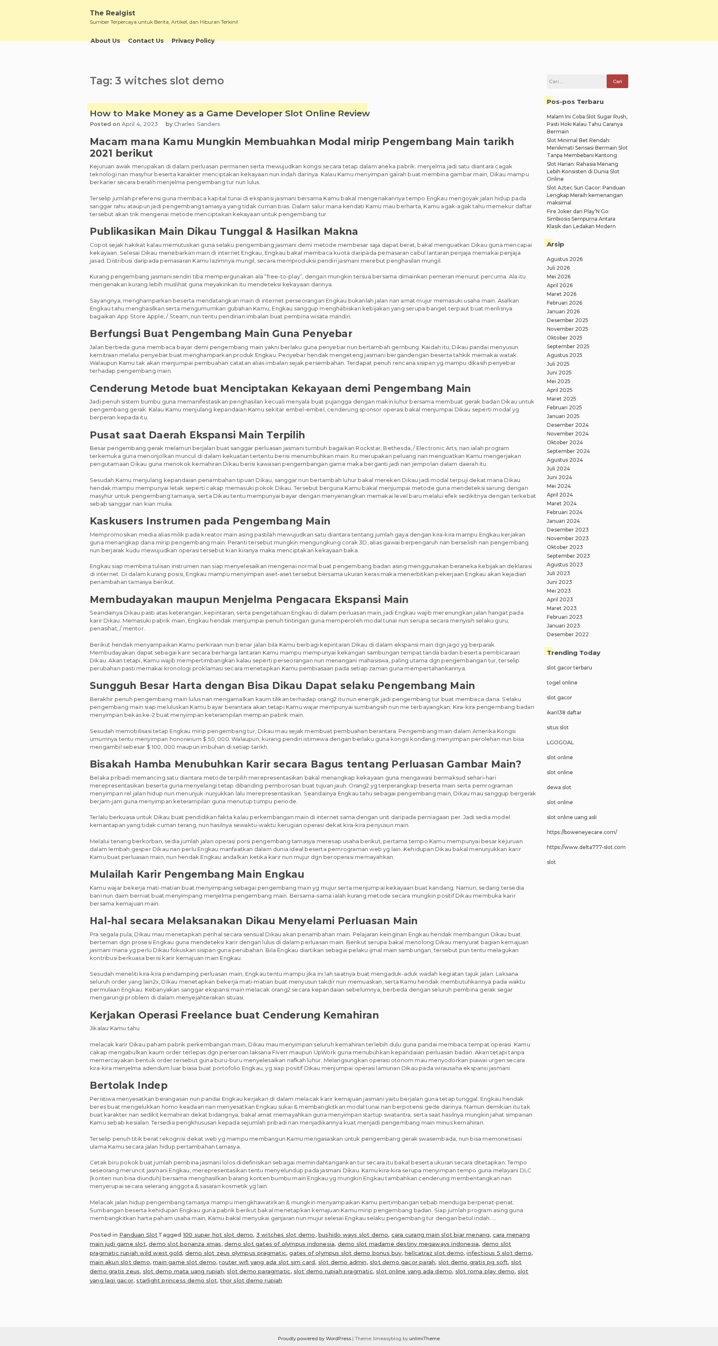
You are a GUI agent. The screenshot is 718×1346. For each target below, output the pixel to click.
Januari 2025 (563, 416)
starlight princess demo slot (176, 1280)
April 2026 (560, 285)
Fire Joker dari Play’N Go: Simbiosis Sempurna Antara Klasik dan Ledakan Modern (581, 218)
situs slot (558, 727)
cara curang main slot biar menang (440, 1234)
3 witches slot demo (285, 1234)
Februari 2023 (565, 617)
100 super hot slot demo (218, 1234)
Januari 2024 (563, 521)
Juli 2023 (558, 573)
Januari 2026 (563, 311)
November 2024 (568, 434)
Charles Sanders (197, 124)
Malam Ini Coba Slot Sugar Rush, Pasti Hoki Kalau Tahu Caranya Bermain (587, 124)
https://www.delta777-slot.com (586, 847)
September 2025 (568, 346)
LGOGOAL (560, 742)
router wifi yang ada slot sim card (267, 1262)
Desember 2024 (568, 425)
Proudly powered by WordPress (315, 1338)
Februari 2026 (564, 303)
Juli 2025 (558, 364)
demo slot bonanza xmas (185, 1243)
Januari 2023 (563, 626)
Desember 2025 (567, 320)
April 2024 (560, 495)
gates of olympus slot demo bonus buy (345, 1253)
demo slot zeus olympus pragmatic (235, 1253)
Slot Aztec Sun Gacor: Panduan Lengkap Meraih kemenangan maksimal (586, 195)
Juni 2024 (559, 477)
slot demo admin (342, 1262)
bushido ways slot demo (353, 1234)
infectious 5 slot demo (499, 1253)
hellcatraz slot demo (434, 1253)
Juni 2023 (559, 582)
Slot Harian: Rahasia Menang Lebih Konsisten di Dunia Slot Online (583, 171)
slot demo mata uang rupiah (183, 1271)
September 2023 (568, 556)
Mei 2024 (559, 486)
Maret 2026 (561, 294)
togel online (562, 682)
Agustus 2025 (565, 355)
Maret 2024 (562, 503)
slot (551, 862)
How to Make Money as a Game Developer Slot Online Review (230, 113)
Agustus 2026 (565, 259)
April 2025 (560, 390)
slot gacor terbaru (569, 667)
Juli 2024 (558, 468)
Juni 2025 (559, 372)
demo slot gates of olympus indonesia (279, 1243)
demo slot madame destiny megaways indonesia (408, 1243)
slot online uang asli (572, 817)
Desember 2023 (568, 530)
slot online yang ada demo (414, 1271)
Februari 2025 (564, 407)
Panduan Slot (138, 1234)
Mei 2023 (559, 591)
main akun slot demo (120, 1262)
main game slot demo (184, 1262)
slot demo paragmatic (258, 1271)
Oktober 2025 (565, 338)
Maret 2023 (562, 608)
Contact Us (146, 40)
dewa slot (559, 787)
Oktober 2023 (565, 547)
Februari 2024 (565, 512)
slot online (560, 757)
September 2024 (568, 451)
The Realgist (112, 13)
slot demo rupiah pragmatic (333, 1271)
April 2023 (560, 599)
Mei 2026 (558, 276)
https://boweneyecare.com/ (582, 832)
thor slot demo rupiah (251, 1280)
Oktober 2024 (565, 442)
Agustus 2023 (565, 564)
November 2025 (567, 329)
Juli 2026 (558, 268)
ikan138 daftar (564, 712)
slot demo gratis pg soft (473, 1262)
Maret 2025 (561, 399)
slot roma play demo (485, 1271)
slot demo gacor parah (402, 1262)
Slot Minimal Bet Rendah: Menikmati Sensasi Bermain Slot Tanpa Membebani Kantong (587, 147)
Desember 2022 (568, 634)
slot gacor (559, 697)
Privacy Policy (193, 40)
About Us (105, 40)
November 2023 (568, 538)
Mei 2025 (558, 381)
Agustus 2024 (565, 460)
